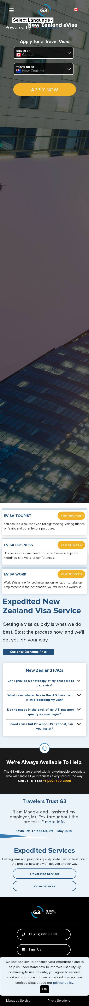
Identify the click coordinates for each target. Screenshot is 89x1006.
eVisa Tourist (17, 516)
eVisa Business (18, 545)
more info (55, 822)
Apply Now (44, 89)
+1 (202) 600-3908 (57, 780)
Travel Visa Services (45, 873)
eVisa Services (44, 886)
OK (44, 989)
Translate (50, 27)
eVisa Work (15, 574)
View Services (72, 515)
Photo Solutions (59, 1000)
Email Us (34, 949)
